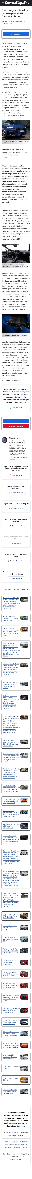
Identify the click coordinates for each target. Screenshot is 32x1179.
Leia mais (21, 1126)
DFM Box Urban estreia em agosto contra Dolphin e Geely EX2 (11, 1033)
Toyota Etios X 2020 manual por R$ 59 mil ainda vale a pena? (10, 985)
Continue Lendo (16, 34)
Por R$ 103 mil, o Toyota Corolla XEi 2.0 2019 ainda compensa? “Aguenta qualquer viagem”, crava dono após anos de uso (11, 773)
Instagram (24, 457)
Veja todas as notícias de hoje (16, 421)
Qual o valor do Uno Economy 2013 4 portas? (10, 927)
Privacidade (23, 589)
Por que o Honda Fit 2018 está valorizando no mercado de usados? (11, 950)
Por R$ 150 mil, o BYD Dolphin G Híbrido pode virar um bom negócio (11, 1045)
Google (7, 1147)
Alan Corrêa (13, 21)
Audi (20, 380)
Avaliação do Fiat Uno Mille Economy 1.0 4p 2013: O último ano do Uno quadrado (10, 743)
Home (6, 589)
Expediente (14, 1142)
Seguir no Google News (17, 561)
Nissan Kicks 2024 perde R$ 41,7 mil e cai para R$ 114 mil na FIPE (11, 618)
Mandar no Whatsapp (16, 426)
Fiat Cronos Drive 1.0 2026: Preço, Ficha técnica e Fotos (10, 1091)
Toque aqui (24, 394)
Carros (21, 21)
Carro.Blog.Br (13, 1132)
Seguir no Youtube (17, 526)
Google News (15, 1147)
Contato (16, 457)
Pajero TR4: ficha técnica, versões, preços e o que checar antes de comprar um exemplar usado (11, 631)
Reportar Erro (15, 589)
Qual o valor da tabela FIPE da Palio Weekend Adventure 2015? (10, 916)
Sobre (9, 589)
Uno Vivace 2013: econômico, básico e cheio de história (10, 1056)
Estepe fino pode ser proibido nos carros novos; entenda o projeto (10, 685)
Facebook (23, 1144)
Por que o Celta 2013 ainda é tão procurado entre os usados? (10, 974)
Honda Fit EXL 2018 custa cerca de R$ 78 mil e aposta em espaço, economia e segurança (11, 788)
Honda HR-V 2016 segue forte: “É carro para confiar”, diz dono (11, 1022)
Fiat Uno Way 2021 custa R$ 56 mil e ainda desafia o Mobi (11, 1010)
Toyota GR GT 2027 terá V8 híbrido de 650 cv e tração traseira (11, 826)
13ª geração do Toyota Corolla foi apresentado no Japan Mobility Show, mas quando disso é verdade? (11, 757)
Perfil (10, 457)
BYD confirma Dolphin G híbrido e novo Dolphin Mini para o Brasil (11, 801)
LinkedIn (12, 459)
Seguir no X (17, 543)
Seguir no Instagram (17, 508)
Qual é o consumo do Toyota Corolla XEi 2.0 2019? (10, 939)
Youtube (24, 1147)
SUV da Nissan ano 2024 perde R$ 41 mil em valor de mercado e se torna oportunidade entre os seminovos (11, 839)
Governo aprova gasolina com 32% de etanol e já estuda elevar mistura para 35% (11, 813)
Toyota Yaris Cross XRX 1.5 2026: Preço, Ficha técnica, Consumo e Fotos (11, 998)
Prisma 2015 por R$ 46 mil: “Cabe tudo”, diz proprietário (10, 962)
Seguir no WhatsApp (17, 492)
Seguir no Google (17, 407)
